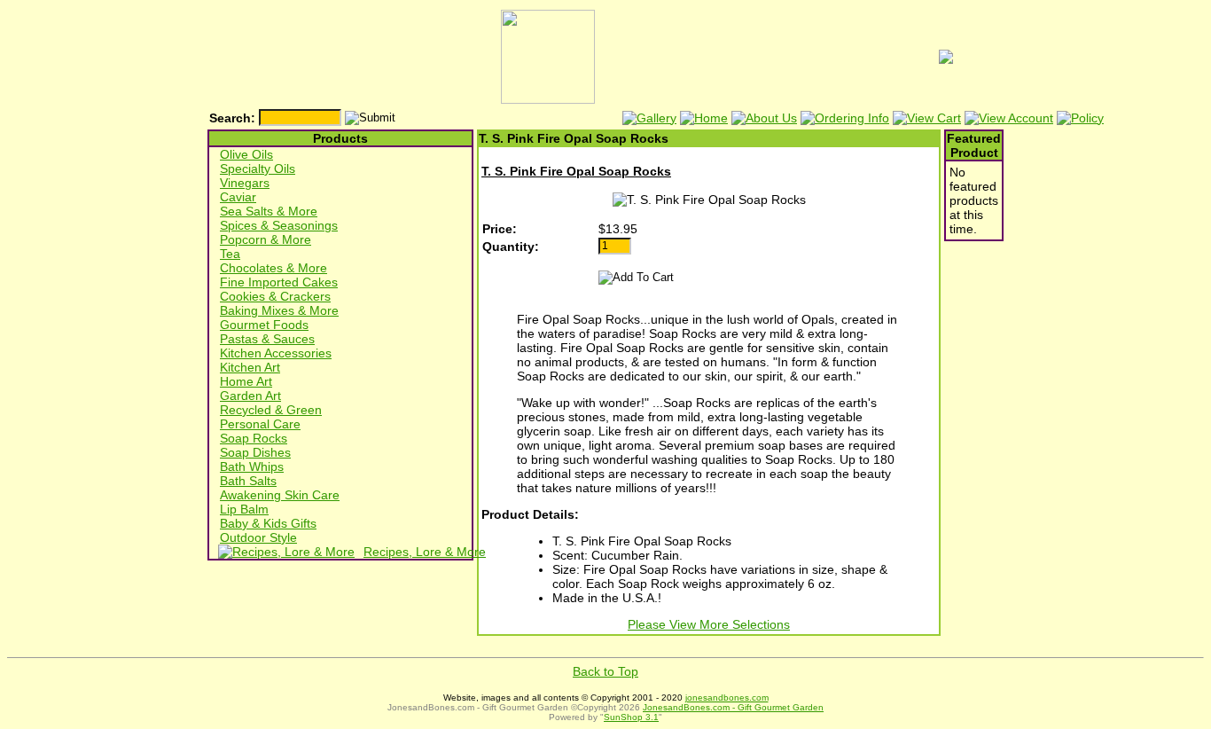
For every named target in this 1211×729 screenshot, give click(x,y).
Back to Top (605, 671)
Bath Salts (248, 481)
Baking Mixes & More (279, 310)
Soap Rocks (253, 438)
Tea (230, 254)
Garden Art (250, 395)
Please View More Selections (709, 624)
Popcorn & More (265, 239)
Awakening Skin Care (280, 495)
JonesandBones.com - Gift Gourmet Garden (733, 707)
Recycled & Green (271, 410)
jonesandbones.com (727, 697)
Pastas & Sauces (267, 339)
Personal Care (260, 424)
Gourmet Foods (264, 324)
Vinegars (245, 183)
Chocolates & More (273, 268)
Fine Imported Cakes (279, 282)
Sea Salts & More (268, 211)
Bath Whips (252, 466)
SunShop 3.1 (631, 717)
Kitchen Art (250, 367)
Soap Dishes (255, 452)
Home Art (246, 381)
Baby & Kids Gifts (268, 523)
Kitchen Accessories (276, 353)
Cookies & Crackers (275, 296)
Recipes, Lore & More (424, 552)
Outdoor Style (258, 537)
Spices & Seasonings (279, 225)
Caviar (238, 197)
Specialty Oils (257, 168)
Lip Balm (244, 509)
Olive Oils (246, 154)
